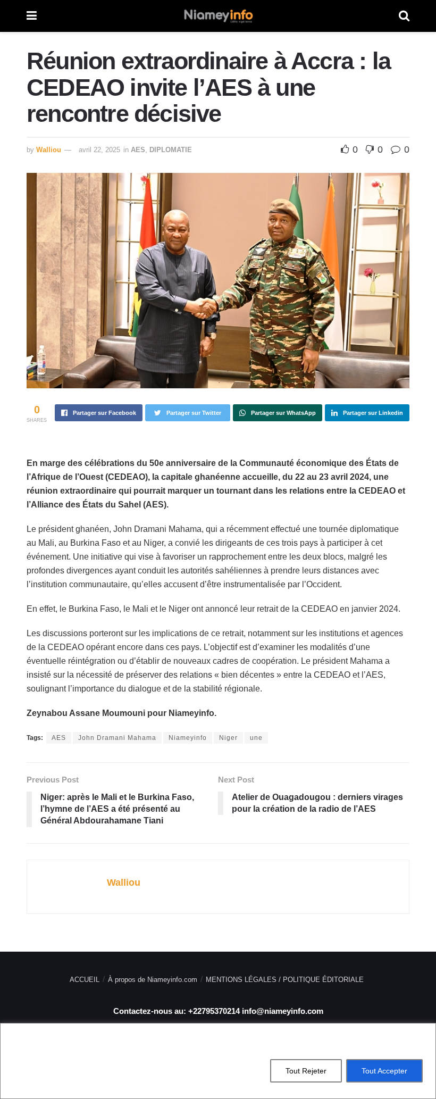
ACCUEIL (84, 980)
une (256, 738)
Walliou (48, 150)
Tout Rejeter (306, 1071)
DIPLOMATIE (170, 150)
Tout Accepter (384, 1071)
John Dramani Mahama (117, 738)
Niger (228, 738)
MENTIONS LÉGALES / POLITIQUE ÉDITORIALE (285, 980)
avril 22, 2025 (99, 150)
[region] (218, 1061)
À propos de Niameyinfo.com (152, 980)
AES (138, 150)
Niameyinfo (188, 738)
